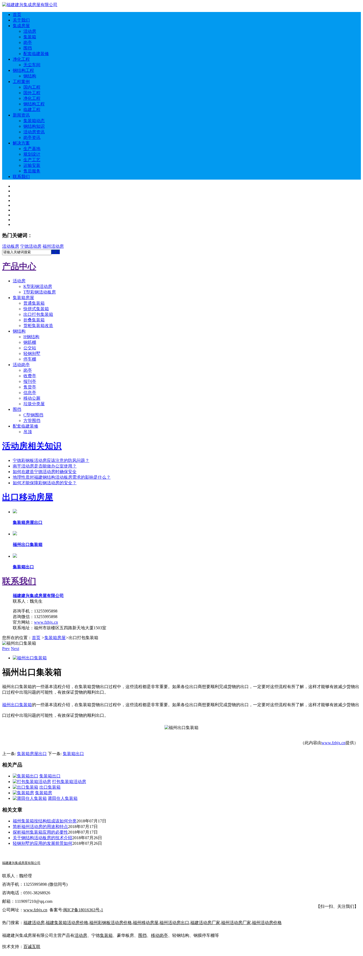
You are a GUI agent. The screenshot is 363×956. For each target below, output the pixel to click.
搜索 (55, 252)
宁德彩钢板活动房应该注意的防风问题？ (51, 460)
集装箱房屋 (23, 297)
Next (15, 648)
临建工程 (31, 109)
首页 (17, 14)
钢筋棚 (29, 342)
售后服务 (31, 171)
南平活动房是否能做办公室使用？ (45, 466)
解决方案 (21, 143)
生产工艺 (31, 160)
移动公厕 (31, 398)
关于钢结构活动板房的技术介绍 (42, 837)
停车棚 (29, 359)
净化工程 (21, 59)
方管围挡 (31, 420)
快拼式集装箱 (36, 309)
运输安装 (31, 165)
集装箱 (29, 37)
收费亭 (29, 376)
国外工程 (31, 92)
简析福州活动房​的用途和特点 (40, 826)
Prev (6, 648)
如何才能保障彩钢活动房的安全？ (45, 483)
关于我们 (21, 20)
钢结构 (29, 76)
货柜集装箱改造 (38, 325)
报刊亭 (29, 381)
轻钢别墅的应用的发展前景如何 (42, 843)
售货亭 (29, 387)
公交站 (29, 348)
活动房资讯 (34, 132)
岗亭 (27, 42)
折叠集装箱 (34, 320)
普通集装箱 (34, 303)
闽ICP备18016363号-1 (83, 910)
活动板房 (10, 246)
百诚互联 (31, 946)
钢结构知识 (34, 126)
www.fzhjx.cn (46, 622)
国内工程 (31, 87)
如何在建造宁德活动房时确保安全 (45, 471)
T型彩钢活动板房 (39, 292)
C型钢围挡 (33, 415)
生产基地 (31, 148)
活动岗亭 (21, 364)
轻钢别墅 (31, 353)
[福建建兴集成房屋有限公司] (29, 4)
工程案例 (21, 81)
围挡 (27, 48)
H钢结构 (31, 336)
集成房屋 (21, 25)
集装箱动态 (34, 120)
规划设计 (31, 154)
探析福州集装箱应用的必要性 (40, 832)
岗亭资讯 (31, 137)
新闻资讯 (21, 115)
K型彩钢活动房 (37, 286)
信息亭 (29, 392)
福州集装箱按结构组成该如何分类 (45, 821)
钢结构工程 (23, 70)
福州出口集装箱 (17, 704)
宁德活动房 (30, 246)
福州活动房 (53, 246)
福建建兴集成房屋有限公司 (38, 595)
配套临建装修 (36, 53)
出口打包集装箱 (38, 314)
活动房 (29, 31)
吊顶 (27, 431)
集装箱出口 (73, 753)
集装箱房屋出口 (32, 753)
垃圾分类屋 (34, 404)
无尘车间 (31, 65)
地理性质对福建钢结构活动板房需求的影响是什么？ (62, 477)
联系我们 (21, 176)
